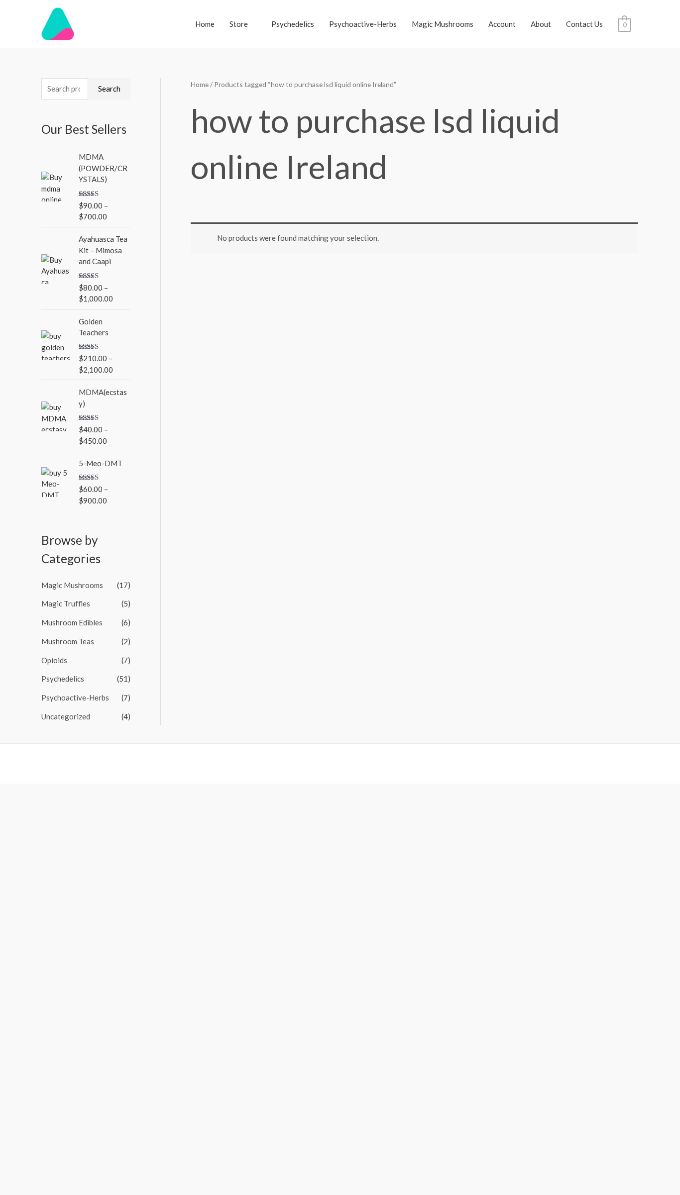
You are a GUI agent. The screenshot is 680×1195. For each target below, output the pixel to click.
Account (502, 23)
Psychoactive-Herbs (363, 23)
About (541, 23)
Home (205, 23)
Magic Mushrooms (442, 23)
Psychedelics (292, 23)
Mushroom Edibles (72, 622)
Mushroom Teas (67, 641)
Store (238, 23)
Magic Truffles (65, 603)
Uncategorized (65, 716)
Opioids (54, 660)
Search (109, 88)
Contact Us (584, 23)
